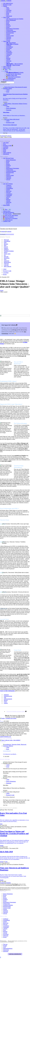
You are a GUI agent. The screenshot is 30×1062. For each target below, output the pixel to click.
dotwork (6, 246)
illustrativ (6, 244)
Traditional (8, 45)
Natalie (2, 721)
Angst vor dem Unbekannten (7, 690)
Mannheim (8, 110)
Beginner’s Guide (7, 4)
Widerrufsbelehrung (7, 948)
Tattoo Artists (6, 17)
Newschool (9, 48)
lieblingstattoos (7, 262)
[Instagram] (0, 227)
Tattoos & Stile (6, 41)
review (5, 701)
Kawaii (8, 62)
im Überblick (12, 44)
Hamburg (8, 25)
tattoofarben (6, 258)
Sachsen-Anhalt (10, 35)
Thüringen (8, 37)
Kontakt (5, 945)
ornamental (6, 260)
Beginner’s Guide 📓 (8, 145)
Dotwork (8, 192)
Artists (7, 106)
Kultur (7, 13)
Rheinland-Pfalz (10, 32)
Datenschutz (6, 950)
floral (5, 245)
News (7, 7)
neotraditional (7, 241)
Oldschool (6, 263)
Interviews (8, 11)
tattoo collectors (7, 266)
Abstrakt (8, 59)
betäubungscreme (8, 696)
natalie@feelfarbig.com (5, 736)
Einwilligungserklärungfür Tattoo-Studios (12, 213)
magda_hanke (7, 253)
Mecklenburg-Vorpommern (12, 28)
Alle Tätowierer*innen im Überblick (14, 18)
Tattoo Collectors (7, 66)
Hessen (8, 27)
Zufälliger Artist (6, 221)
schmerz (6, 703)
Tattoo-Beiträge (11, 42)
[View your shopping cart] (3, 230)
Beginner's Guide (10, 122)
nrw (5, 255)
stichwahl (6, 256)
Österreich (8, 38)
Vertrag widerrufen (15, 954)
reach (5, 259)
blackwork (6, 239)
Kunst (7, 14)
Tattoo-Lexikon (6, 68)
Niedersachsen (9, 30)
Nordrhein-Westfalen (11, 31)
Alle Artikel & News (8, 3)
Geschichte (8, 10)
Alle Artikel (6, 142)
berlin (5, 242)
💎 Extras (5, 71)
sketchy (5, 252)
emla (5, 697)
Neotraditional (9, 47)
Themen (5, 6)
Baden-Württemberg (11, 20)
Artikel (7, 9)
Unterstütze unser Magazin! (8, 228)
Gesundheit (5, 272)
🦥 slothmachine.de (11, 78)
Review (5, 274)
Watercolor (8, 61)
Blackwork (8, 51)
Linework (6, 265)
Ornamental (9, 54)
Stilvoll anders (6, 205)
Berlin (7, 23)
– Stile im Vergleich (14, 63)
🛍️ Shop (7, 69)
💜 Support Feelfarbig (8, 79)
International (9, 16)
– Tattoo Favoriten (13, 65)
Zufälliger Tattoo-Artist (11, 75)
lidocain (6, 700)
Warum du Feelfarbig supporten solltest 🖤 (16, 711)
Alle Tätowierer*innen (8, 158)
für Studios (14, 72)
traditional (6, 249)
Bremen (8, 24)
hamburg (6, 248)
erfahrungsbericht (8, 699)
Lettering (8, 55)
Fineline (8, 49)
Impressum (5, 951)
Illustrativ (8, 58)
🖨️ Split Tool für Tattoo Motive (13, 74)
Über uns (5, 944)
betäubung (6, 694)
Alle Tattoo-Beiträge (8, 183)
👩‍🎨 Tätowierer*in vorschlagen (13, 77)
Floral (7, 56)
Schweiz (8, 40)
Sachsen (8, 34)
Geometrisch (9, 52)
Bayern (8, 21)
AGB (4, 947)
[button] (1, 230)
